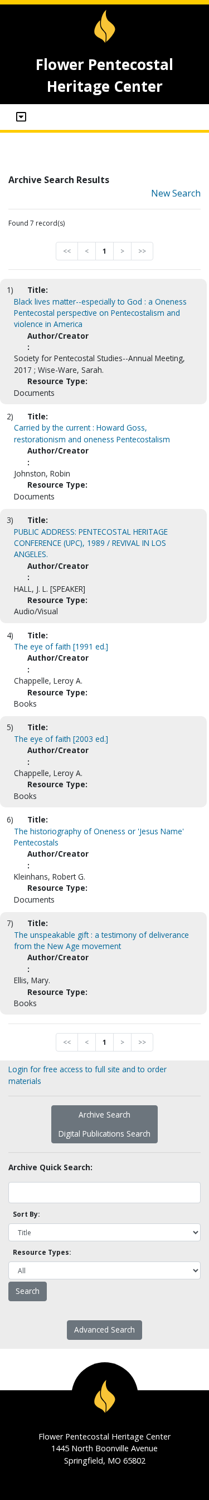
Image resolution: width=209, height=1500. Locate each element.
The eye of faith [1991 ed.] (61, 646)
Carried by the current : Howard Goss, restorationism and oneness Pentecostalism (92, 433)
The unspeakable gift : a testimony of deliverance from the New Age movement (101, 940)
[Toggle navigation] (21, 117)
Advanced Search (104, 1329)
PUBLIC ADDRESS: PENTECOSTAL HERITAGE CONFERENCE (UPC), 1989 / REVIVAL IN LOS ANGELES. (91, 543)
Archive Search (104, 1114)
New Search (176, 193)
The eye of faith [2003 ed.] (61, 738)
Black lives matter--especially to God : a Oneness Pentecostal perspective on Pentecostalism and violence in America (100, 313)
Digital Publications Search (104, 1133)
